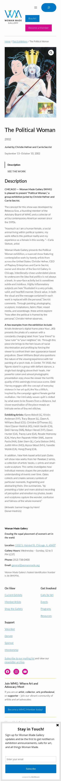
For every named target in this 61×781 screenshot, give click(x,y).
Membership (11, 650)
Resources (46, 616)
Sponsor (9, 643)
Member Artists (13, 602)
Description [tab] (14, 165)
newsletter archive (14, 662)
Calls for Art (47, 595)
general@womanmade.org (26, 565)
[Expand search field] (48, 7)
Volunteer (10, 629)
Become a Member (38, 28)
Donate (9, 636)
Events (44, 602)
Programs (46, 609)
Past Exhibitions (20, 41)
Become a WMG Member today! (25, 709)
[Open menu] (36, 7)
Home (7, 41)
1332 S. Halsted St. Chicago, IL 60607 (35, 545)
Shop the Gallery (14, 609)
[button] (51, 52)
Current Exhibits (13, 595)
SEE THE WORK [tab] (17, 171)
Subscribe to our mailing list (19, 658)
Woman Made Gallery (16, 528)
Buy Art (32, 18)
